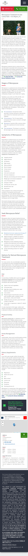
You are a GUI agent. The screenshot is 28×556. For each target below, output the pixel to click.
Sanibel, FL (12, 482)
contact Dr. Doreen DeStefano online (12, 77)
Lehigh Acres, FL (7, 480)
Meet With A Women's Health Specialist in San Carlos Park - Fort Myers (15, 405)
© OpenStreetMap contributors (23, 432)
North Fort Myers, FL (16, 480)
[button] (14, 424)
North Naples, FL (11, 475)
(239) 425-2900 (7, 442)
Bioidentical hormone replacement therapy (14, 233)
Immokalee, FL (7, 477)
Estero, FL (13, 479)
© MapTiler (17, 432)
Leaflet (14, 432)
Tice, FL (5, 483)
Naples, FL (13, 477)
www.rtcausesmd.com (10, 444)
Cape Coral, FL (7, 479)
